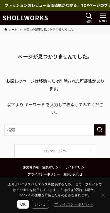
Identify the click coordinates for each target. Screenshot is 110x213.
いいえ (40, 204)
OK (23, 204)
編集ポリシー (52, 167)
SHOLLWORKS (25, 18)
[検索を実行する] (100, 130)
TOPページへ (55, 151)
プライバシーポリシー (44, 174)
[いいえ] (103, 195)
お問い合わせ (72, 174)
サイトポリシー (76, 167)
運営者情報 (31, 167)
